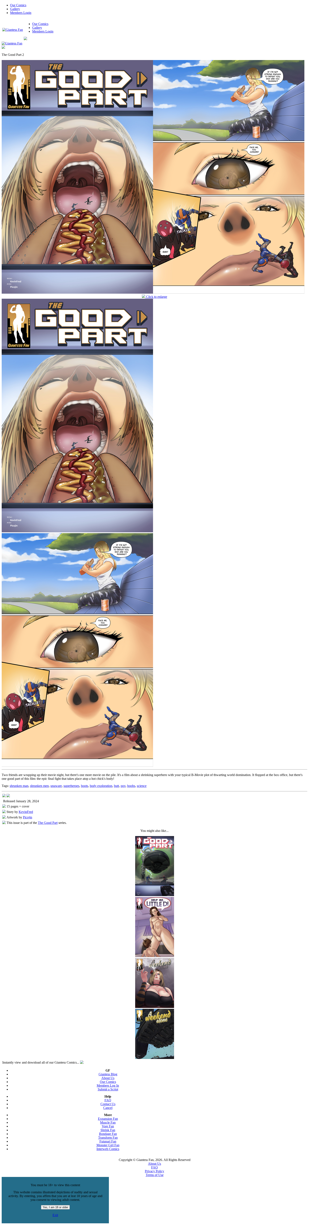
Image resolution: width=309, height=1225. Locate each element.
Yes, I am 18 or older (55, 1207)
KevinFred (26, 812)
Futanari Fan (107, 1141)
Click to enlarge (156, 296)
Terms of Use (155, 1175)
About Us (107, 1078)
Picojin (27, 817)
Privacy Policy (154, 1171)
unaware (56, 786)
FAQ (107, 1100)
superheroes (71, 786)
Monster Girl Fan (107, 1145)
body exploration (101, 786)
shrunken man (19, 786)
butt (116, 786)
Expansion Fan (108, 1118)
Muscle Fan (108, 1122)
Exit (55, 1215)
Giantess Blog (108, 1074)
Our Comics (18, 5)
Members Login (20, 12)
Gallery (15, 9)
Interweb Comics (107, 1149)
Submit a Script (108, 1089)
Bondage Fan (108, 1134)
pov (123, 786)
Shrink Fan (107, 1130)
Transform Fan (108, 1137)
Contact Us (107, 1104)
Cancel (107, 1108)
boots (84, 786)
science (142, 786)
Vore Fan (108, 1126)
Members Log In (108, 1085)
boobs (131, 786)
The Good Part (48, 823)
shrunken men (39, 786)
